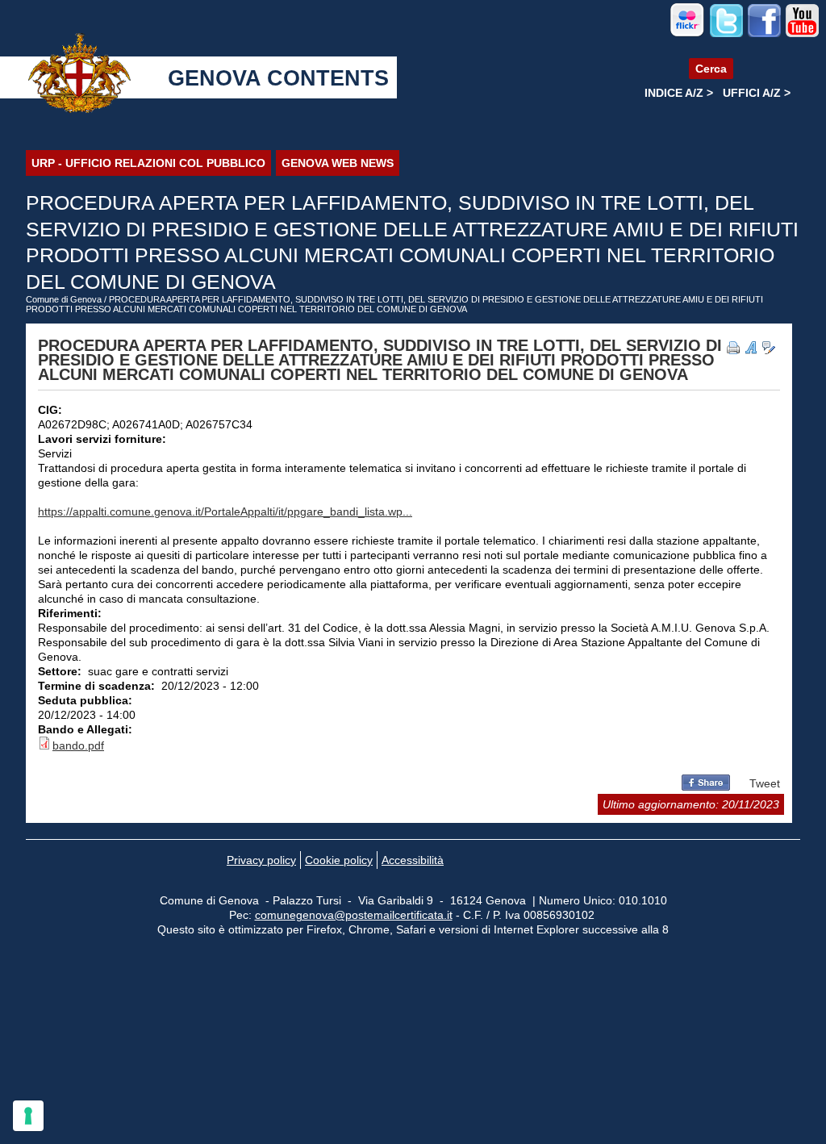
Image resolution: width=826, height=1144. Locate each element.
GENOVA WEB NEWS (338, 163)
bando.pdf (78, 745)
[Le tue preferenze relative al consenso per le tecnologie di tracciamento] (28, 1115)
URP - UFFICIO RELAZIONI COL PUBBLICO (148, 163)
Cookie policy (339, 860)
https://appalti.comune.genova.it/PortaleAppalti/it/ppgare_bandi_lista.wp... (225, 511)
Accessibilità (413, 860)
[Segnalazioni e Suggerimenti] (768, 347)
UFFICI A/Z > (757, 92)
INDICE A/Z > (679, 92)
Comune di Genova (64, 299)
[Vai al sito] (687, 33)
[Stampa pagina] (733, 347)
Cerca (711, 68)
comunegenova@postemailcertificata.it (354, 914)
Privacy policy (261, 860)
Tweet (764, 783)
